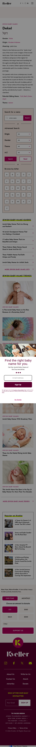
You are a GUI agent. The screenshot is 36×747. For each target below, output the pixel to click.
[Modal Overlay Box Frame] (18, 373)
